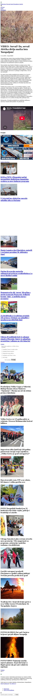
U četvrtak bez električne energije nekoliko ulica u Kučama (14, 199)
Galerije (21, 4)
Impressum (6, 688)
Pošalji (13, 359)
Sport (12, 4)
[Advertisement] (16, 219)
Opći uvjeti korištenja (9, 690)
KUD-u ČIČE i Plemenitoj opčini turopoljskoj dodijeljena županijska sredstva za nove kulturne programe (15, 179)
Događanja (16, 4)
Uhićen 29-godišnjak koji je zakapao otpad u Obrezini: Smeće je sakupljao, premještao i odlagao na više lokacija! (16, 339)
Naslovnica (3, 4)
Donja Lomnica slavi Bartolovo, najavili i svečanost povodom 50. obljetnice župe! (16, 252)
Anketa (2, 344)
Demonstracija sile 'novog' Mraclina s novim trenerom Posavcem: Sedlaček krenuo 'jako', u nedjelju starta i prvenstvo (15, 295)
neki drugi (5, 357)
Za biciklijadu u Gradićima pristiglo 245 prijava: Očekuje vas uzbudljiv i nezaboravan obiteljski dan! (15, 318)
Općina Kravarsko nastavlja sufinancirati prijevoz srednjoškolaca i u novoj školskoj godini (16, 273)
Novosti (8, 4)
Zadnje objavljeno (5, 162)
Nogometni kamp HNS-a (8, 353)
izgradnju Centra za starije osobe (10, 349)
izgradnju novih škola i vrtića (9, 355)
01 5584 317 (13, 683)
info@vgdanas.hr (5, 683)
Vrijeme (2, 670)
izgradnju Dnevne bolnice (8, 351)
